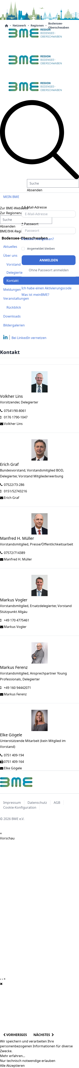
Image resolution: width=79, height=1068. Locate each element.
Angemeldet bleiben (41, 248)
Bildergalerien (14, 325)
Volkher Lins (13, 423)
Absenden (34, 190)
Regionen (37, 25)
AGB (57, 802)
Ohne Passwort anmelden (49, 270)
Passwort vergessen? (37, 239)
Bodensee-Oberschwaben (58, 25)
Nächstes (42, 1035)
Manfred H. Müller (18, 559)
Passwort (29, 224)
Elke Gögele (13, 768)
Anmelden (49, 260)
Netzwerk (19, 25)
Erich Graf (11, 497)
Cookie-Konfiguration (19, 807)
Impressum (12, 802)
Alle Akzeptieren (12, 1065)
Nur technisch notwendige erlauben (27, 1060)
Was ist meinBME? (35, 294)
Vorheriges (16, 1035)
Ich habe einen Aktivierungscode (46, 288)
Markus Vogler (15, 626)
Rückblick (13, 307)
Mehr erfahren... (12, 1056)
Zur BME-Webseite (14, 208)
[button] (39, 139)
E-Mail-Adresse (34, 207)
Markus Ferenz (15, 694)
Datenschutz (37, 802)
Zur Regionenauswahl (16, 213)
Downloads (12, 316)
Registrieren (30, 281)
